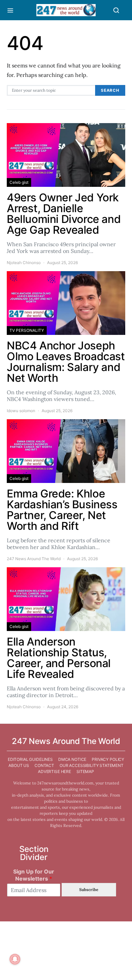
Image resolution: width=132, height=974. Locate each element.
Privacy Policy (108, 759)
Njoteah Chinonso (24, 262)
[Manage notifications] (14, 959)
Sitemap (85, 771)
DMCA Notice (72, 759)
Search (110, 90)
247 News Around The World (34, 558)
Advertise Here (54, 771)
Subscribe (88, 889)
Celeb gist (18, 182)
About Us (18, 765)
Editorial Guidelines (30, 759)
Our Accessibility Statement (92, 765)
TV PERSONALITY (26, 330)
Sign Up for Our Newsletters (33, 875)
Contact (44, 765)
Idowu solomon (21, 410)
